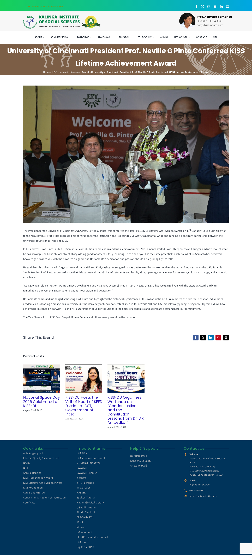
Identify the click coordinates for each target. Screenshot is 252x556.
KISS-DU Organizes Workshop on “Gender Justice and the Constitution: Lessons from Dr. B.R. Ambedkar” (121, 379)
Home (46, 72)
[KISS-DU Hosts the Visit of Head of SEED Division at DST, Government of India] (83, 378)
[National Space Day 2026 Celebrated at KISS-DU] (41, 378)
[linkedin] (221, 6)
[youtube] (215, 6)
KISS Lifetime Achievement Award (70, 72)
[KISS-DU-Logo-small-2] (61, 16)
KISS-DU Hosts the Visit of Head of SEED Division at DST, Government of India (79, 379)
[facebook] (196, 6)
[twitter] (202, 6)
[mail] (227, 6)
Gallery (46, 379)
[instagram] (208, 6)
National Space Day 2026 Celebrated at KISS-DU (37, 379)
